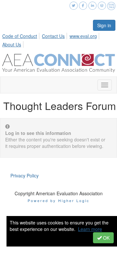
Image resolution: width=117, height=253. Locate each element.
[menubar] (58, 39)
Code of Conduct (19, 36)
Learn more (90, 229)
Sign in (104, 25)
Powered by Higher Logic (59, 200)
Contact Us (53, 36)
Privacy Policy (24, 175)
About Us (11, 44)
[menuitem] (21, 35)
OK (106, 238)
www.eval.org (83, 36)
